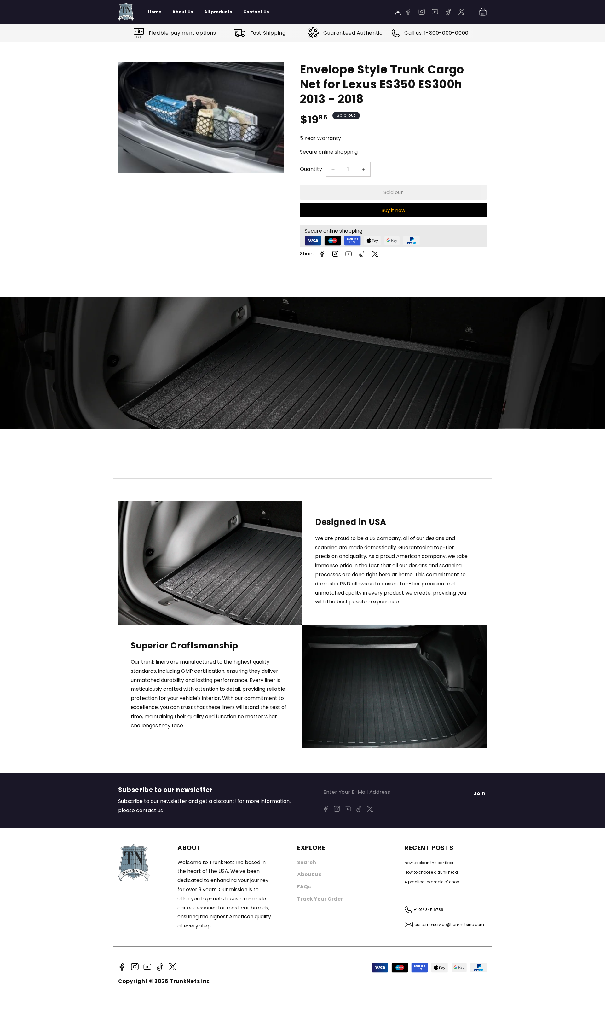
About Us (309, 874)
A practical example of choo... (433, 882)
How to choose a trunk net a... (433, 872)
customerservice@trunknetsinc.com (449, 924)
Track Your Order (320, 899)
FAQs (304, 886)
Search (306, 862)
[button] (483, 12)
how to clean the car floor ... (431, 862)
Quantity (311, 169)
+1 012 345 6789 (428, 909)
